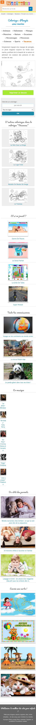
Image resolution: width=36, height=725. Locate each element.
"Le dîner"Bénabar (3, 406)
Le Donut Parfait (18, 261)
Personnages (11, 38)
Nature (17, 34)
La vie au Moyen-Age (18, 359)
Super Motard (18, 305)
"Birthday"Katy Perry (3, 424)
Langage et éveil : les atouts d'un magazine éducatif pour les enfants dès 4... (18, 580)
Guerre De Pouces (18, 239)
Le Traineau (18, 204)
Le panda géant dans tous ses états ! (18, 382)
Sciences (7, 41)
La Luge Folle (18, 165)
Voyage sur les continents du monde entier (18, 336)
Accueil (3, 14)
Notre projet (12, 719)
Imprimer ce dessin (18, 92)
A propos (5, 719)
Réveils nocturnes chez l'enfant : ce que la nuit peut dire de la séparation (18, 522)
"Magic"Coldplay (3, 464)
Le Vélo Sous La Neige (18, 145)
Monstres (7, 34)
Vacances (17, 14)
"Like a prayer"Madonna (3, 481)
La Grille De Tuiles (18, 283)
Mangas (29, 30)
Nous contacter (21, 719)
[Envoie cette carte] (18, 616)
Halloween (18, 30)
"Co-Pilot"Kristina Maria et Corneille (3, 445)
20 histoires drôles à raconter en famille (18, 551)
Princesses (24, 38)
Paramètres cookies (21, 721)
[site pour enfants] (18, 3)
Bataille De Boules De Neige (18, 184)
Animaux (6, 30)
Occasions (28, 34)
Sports (17, 41)
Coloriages (10, 14)
